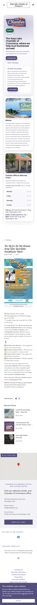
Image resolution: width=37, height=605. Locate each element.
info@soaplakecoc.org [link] (10, 508)
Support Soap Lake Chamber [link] (18, 582)
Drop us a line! (18, 522)
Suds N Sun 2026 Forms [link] (18, 572)
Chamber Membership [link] (18, 574)
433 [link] (10, 514)
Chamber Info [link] (18, 570)
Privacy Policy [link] (18, 577)
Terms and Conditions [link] (18, 579)
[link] (18, 5)
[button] (4, 5)
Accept (18, 600)
